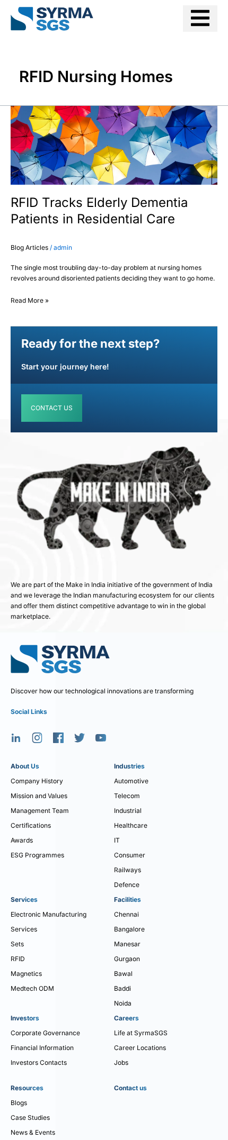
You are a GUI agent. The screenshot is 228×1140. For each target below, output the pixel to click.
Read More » (30, 298)
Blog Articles (29, 247)
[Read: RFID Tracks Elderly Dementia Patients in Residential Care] (114, 145)
